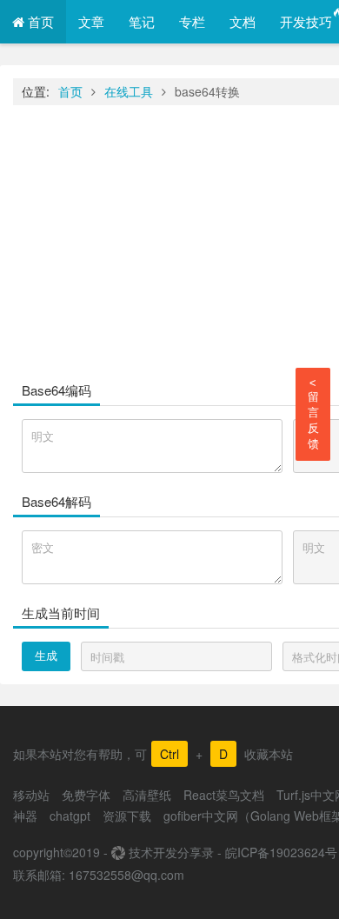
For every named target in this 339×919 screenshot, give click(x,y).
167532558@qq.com (126, 874)
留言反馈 (313, 413)
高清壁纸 (147, 794)
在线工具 (128, 91)
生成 (46, 656)
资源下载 (127, 815)
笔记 (142, 21)
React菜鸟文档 (223, 794)
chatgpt (70, 815)
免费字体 (86, 794)
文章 (91, 21)
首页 (39, 21)
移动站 (31, 794)
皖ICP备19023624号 (281, 852)
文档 (242, 21)
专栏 (192, 21)
